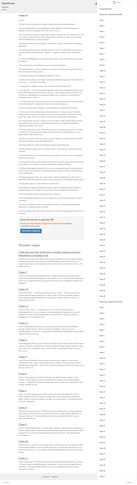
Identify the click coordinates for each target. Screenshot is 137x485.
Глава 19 (102, 121)
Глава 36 (102, 217)
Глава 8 (101, 59)
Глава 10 (102, 71)
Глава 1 (101, 20)
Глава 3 (101, 31)
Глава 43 (102, 257)
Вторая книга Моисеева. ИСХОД (110, 302)
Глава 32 (102, 195)
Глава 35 (102, 211)
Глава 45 (102, 268)
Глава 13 (102, 88)
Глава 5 (101, 42)
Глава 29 (102, 178)
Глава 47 (102, 279)
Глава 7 (101, 54)
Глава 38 (102, 228)
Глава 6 (101, 48)
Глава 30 (102, 183)
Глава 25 (102, 155)
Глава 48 (102, 285)
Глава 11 (102, 76)
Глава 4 (101, 37)
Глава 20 (102, 127)
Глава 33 (102, 200)
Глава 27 (102, 166)
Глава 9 (101, 65)
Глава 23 (102, 144)
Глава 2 (101, 26)
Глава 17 (102, 110)
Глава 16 (102, 104)
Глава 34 (102, 206)
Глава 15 (102, 99)
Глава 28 (102, 172)
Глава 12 (102, 82)
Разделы (54, 477)
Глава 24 (102, 149)
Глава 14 (102, 93)
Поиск (116, 2)
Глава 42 (102, 251)
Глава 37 (102, 223)
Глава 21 (102, 133)
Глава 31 (102, 189)
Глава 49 (102, 290)
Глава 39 (102, 234)
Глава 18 (102, 116)
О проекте (46, 477)
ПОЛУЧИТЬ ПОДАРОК (31, 231)
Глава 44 (102, 262)
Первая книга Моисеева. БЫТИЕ (110, 14)
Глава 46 (102, 273)
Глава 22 (102, 138)
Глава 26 (102, 161)
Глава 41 (102, 245)
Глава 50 (102, 296)
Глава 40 (102, 240)
